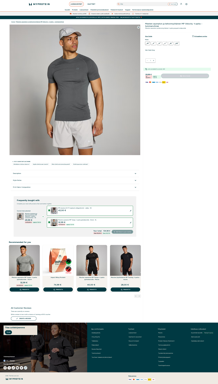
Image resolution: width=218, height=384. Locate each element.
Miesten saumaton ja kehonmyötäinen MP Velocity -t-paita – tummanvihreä (40, 22)
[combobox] (147, 4)
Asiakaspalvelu (96, 332)
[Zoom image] (138, 27)
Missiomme (161, 337)
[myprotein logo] (39, 4)
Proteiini (75, 10)
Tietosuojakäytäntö (164, 345)
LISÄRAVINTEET (76, 4)
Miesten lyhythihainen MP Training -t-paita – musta (125, 278)
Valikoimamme (133, 345)
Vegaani (127, 10)
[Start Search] (118, 4)
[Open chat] (25, 368)
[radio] (147, 43)
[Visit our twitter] (21, 368)
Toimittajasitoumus (164, 365)
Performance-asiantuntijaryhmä (142, 10)
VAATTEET (91, 4)
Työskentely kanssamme (165, 353)
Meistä (160, 332)
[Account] (181, 4)
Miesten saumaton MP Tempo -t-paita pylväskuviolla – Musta (91, 278)
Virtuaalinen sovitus (200, 36)
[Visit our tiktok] (13, 368)
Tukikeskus (95, 341)
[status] (150, 61)
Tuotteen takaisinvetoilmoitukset (102, 357)
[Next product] (139, 296)
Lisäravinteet (84, 10)
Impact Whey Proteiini (58, 277)
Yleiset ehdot (162, 349)
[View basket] (186, 4)
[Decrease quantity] (147, 61)
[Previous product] (136, 296)
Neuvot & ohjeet (134, 341)
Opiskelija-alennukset (197, 341)
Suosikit (67, 10)
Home (13, 22)
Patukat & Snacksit (117, 10)
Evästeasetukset (9, 356)
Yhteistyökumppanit (164, 357)
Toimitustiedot (96, 353)
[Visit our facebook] (9, 368)
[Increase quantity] (153, 61)
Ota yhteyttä (96, 337)
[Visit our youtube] (17, 368)
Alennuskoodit (195, 337)
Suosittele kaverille (202, 332)
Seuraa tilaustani (97, 349)
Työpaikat (161, 361)
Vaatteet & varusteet (135, 337)
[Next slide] (140, 272)
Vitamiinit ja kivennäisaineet (99, 10)
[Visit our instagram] (5, 368)
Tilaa (8, 332)
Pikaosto (25, 289)
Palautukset (95, 345)
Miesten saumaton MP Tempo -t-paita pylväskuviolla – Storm (24, 278)
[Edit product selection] (130, 211)
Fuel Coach (173, 4)
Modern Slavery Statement (166, 341)
